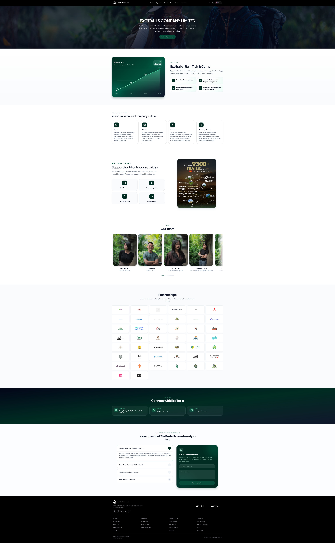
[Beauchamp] (195, 366)
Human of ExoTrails (202, 524)
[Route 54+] (139, 375)
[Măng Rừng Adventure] (177, 319)
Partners (184, 3)
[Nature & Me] (214, 366)
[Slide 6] (168, 275)
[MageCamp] (158, 309)
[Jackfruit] (195, 347)
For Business (144, 521)
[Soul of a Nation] (158, 319)
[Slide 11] (173, 275)
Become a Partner (146, 527)
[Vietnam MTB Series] (214, 328)
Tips (165, 3)
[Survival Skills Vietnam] (139, 328)
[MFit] (139, 357)
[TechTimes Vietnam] (139, 319)
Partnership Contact (167, 37)
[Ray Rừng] (177, 366)
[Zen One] (214, 357)
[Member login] (212, 2)
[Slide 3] (164, 275)
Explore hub (116, 521)
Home (152, 3)
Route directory (117, 527)
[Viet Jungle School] (120, 328)
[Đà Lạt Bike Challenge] (195, 338)
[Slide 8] (170, 275)
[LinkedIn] (125, 511)
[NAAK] (195, 357)
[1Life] (158, 328)
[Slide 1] (161, 275)
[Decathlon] (214, 319)
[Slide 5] (167, 275)
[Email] (129, 511)
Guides (115, 530)
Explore (158, 3)
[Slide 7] (169, 275)
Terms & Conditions (217, 537)
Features (171, 530)
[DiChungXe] (120, 357)
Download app (173, 521)
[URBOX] (120, 309)
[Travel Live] (195, 309)
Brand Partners (145, 524)
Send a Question (197, 483)
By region (116, 524)
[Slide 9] (171, 275)
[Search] (209, 2)
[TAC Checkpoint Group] (139, 366)
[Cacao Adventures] (214, 347)
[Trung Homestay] (177, 338)
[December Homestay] (158, 338)
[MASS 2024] (139, 338)
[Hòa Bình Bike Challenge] (214, 338)
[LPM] (120, 375)
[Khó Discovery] (120, 347)
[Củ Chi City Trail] (195, 328)
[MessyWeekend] (177, 309)
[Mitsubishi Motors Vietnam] (214, 309)
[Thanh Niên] (120, 319)
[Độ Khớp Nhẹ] (139, 347)
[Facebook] (114, 511)
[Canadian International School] (139, 309)
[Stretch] (158, 347)
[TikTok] (122, 511)
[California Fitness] (158, 366)
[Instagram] (118, 511)
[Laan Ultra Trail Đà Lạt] (177, 328)
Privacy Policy (207, 537)
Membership (172, 524)
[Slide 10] (172, 275)
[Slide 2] (162, 275)
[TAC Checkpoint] (177, 357)
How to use (200, 530)
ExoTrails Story (201, 521)
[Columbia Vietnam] (158, 357)
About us (177, 3)
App (171, 3)
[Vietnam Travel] (195, 319)
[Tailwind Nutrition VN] (120, 366)
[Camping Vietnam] (177, 347)
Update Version (173, 527)
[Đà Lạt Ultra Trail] (120, 338)
